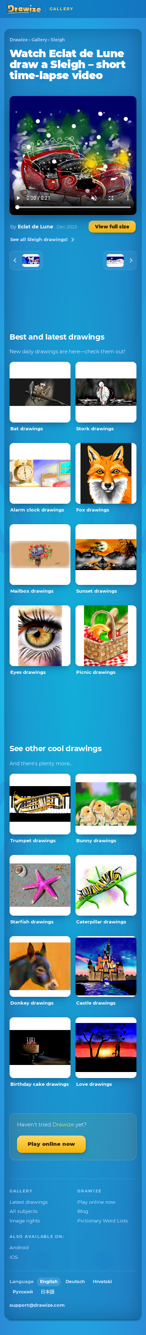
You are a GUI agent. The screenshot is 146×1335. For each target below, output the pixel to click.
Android (19, 1247)
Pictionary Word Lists (102, 1220)
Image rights (25, 1220)
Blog (82, 1211)
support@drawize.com (37, 1305)
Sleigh (58, 39)
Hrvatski (102, 1281)
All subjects (24, 1211)
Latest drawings (29, 1202)
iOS (14, 1257)
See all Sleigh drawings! (39, 239)
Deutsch (75, 1281)
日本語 (48, 1291)
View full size (112, 226)
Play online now (51, 1144)
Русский (23, 1291)
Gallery (39, 39)
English (49, 1281)
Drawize (19, 39)
